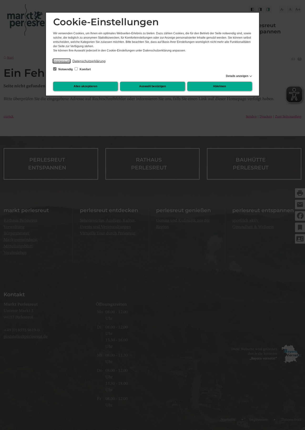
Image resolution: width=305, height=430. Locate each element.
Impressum (61, 61)
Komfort (85, 69)
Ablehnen (219, 86)
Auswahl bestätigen (152, 86)
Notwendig (65, 69)
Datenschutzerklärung (89, 61)
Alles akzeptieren (85, 86)
